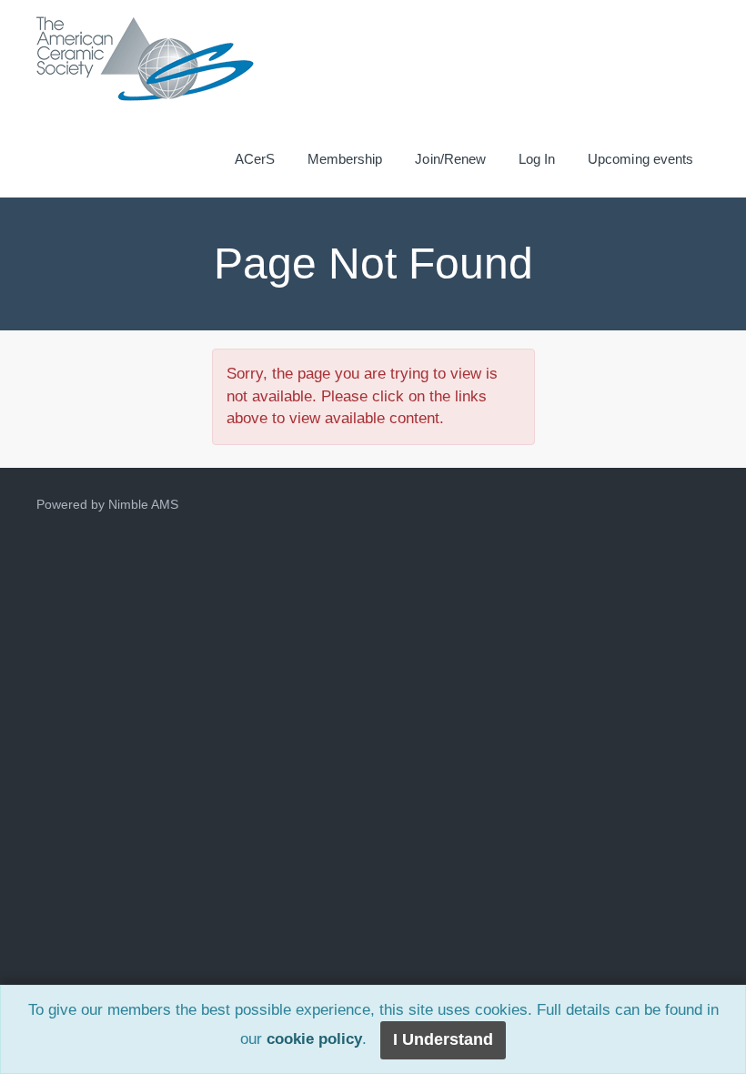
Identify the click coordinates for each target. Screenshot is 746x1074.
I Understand (443, 1039)
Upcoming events (640, 159)
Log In (537, 159)
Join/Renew (450, 159)
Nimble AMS (143, 504)
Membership (345, 159)
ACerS (255, 159)
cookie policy (314, 1040)
